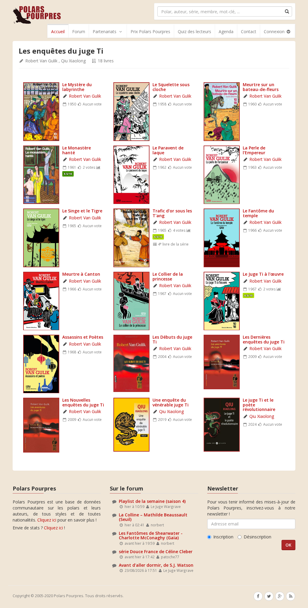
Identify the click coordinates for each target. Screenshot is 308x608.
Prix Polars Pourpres (150, 31)
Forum (78, 31)
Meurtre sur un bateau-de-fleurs (261, 87)
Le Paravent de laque (167, 150)
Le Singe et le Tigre (82, 211)
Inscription (223, 537)
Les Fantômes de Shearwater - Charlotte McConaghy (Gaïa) (151, 535)
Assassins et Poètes (82, 337)
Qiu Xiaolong (73, 61)
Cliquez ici (46, 520)
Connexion (275, 31)
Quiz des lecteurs (194, 31)
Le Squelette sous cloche (170, 87)
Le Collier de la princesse (167, 276)
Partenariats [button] (104, 31)
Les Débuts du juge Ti (172, 339)
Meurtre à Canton (81, 274)
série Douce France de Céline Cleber (155, 551)
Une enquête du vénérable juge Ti (170, 402)
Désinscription (257, 537)
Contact (248, 31)
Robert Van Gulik (41, 61)
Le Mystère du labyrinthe (77, 87)
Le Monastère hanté (76, 150)
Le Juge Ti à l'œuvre (263, 274)
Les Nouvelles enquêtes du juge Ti (83, 402)
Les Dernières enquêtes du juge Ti (264, 339)
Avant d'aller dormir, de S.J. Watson (156, 565)
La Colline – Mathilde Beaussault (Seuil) (153, 517)
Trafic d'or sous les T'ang (172, 213)
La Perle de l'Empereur (254, 150)
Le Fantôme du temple (258, 213)
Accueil (58, 31)
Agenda (226, 31)
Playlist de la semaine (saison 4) (152, 501)
